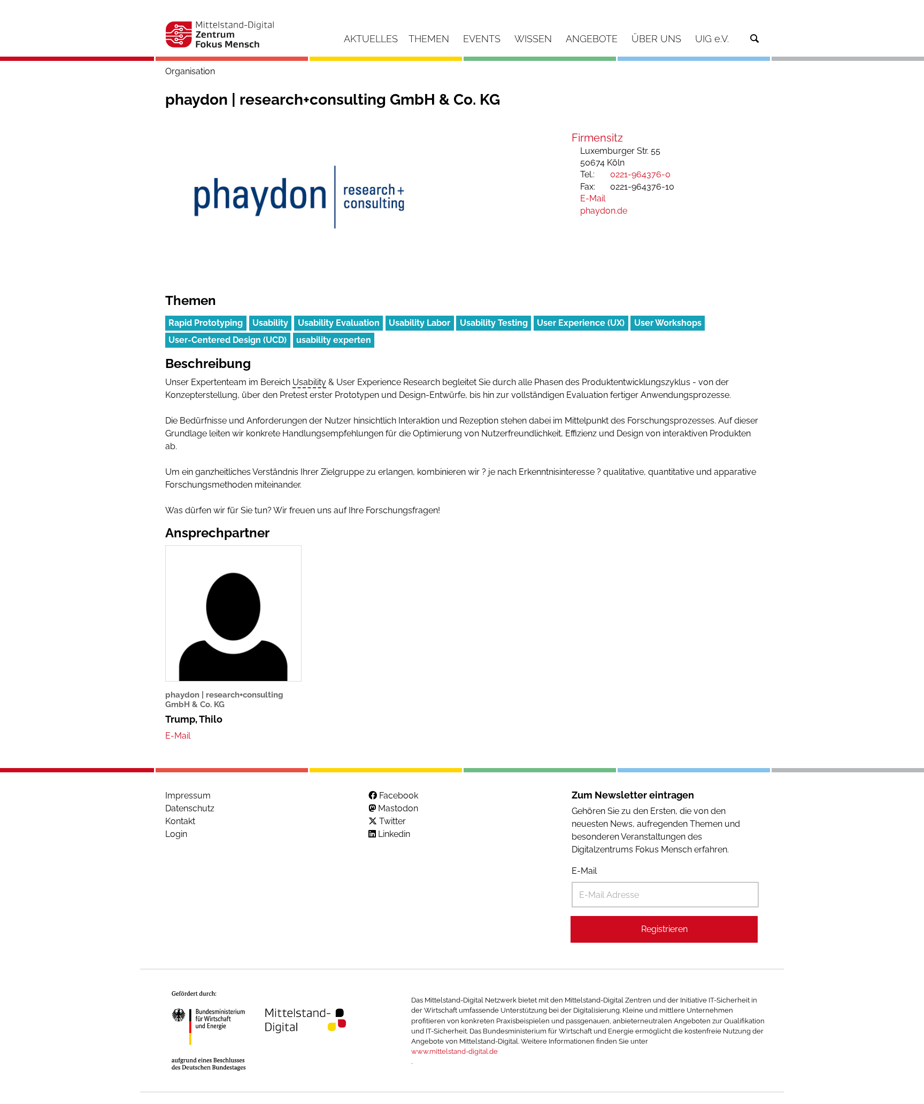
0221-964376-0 (640, 174)
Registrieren (664, 929)
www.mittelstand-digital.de (454, 1051)
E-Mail (584, 871)
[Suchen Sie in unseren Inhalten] (754, 39)
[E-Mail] (177, 736)
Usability (309, 382)
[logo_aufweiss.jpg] (299, 197)
